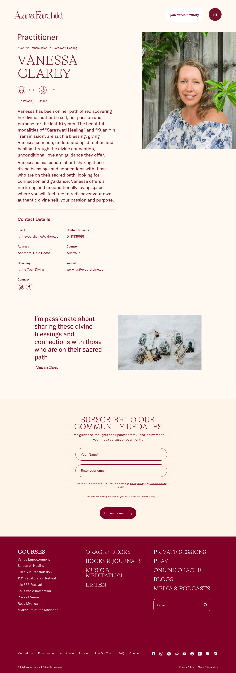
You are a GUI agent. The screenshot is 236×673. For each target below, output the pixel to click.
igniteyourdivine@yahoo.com (39, 236)
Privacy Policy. (148, 496)
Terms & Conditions (208, 667)
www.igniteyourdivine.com (86, 269)
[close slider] (215, 14)
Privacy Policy (137, 483)
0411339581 (75, 236)
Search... (163, 605)
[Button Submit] (205, 605)
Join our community (118, 513)
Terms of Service (158, 483)
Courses (31, 551)
